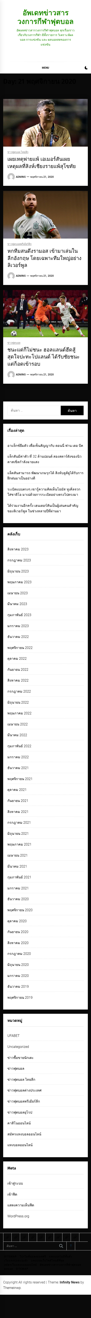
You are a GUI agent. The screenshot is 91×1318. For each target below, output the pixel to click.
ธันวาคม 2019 (18, 987)
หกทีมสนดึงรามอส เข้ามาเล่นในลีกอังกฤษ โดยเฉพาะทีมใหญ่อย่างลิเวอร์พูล (44, 258)
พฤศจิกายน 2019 (20, 998)
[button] (86, 68)
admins (21, 176)
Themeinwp (12, 1288)
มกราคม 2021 (18, 888)
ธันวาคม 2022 (18, 637)
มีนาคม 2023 (17, 604)
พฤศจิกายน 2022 (20, 648)
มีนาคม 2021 (17, 866)
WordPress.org (18, 1216)
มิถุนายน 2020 (18, 965)
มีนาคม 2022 (17, 735)
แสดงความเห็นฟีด (20, 1205)
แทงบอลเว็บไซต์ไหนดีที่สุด (47, 1260)
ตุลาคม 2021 (17, 790)
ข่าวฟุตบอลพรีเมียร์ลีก (19, 244)
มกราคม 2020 (18, 976)
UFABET (13, 1036)
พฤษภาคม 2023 (19, 582)
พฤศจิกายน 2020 (20, 910)
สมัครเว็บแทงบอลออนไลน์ (20, 1264)
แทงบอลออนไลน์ (20, 1145)
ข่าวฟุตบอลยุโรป (19, 1112)
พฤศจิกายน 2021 (20, 779)
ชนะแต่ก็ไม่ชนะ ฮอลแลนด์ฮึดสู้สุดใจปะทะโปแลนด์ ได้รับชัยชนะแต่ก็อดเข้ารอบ (43, 357)
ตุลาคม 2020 (17, 921)
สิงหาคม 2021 (18, 812)
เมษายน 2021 (17, 855)
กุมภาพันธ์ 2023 (19, 615)
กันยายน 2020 (17, 932)
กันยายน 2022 (17, 670)
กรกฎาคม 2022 (19, 691)
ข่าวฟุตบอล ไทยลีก (17, 152)
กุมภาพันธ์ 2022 (19, 746)
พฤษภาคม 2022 (19, 713)
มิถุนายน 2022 (18, 702)
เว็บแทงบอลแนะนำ (16, 1260)
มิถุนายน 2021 (18, 834)
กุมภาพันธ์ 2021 (19, 877)
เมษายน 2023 (17, 593)
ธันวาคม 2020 (18, 899)
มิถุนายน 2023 (18, 571)
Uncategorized (18, 1047)
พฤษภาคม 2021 (19, 844)
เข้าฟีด (12, 1194)
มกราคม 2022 (18, 757)
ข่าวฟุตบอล (13, 343)
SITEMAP (10, 1256)
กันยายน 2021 (17, 801)
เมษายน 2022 (17, 724)
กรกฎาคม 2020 (19, 954)
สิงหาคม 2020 (18, 943)
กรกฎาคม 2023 (19, 560)
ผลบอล (8, 1268)
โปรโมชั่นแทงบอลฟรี (33, 1256)
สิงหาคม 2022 (18, 680)
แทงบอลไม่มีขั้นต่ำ (60, 1256)
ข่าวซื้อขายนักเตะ (20, 1058)
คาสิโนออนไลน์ (19, 1123)
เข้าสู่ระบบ (15, 1183)
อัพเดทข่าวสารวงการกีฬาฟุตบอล (45, 17)
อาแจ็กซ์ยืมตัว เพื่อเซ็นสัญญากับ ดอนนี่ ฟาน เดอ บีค (45, 446)
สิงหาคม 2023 (18, 549)
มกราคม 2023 (18, 626)
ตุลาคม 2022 (17, 659)
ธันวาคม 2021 (18, 768)
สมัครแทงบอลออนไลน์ (24, 1134)
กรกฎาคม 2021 (19, 823)
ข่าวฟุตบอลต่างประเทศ (24, 1090)
